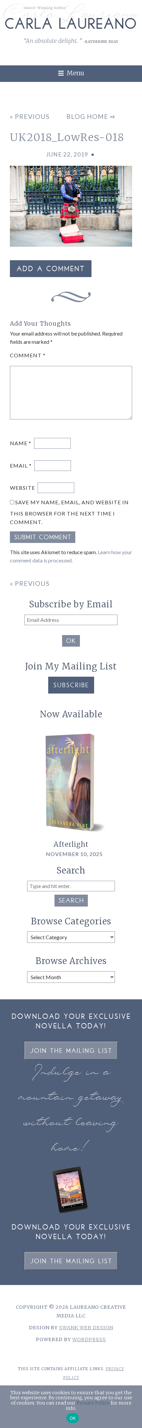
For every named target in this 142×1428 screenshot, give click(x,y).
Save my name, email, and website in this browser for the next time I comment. (69, 512)
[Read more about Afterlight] (71, 836)
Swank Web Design (86, 1328)
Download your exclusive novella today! (71, 1022)
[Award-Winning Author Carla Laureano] (71, 27)
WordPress (89, 1339)
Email (21, 465)
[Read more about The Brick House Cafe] (71, 1213)
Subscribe (71, 685)
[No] (133, 1406)
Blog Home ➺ (91, 116)
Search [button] (71, 901)
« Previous (30, 116)
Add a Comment (51, 269)
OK (71, 641)
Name (20, 443)
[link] (133, 85)
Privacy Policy (93, 1403)
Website (22, 487)
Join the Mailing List (71, 1051)
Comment (28, 355)
